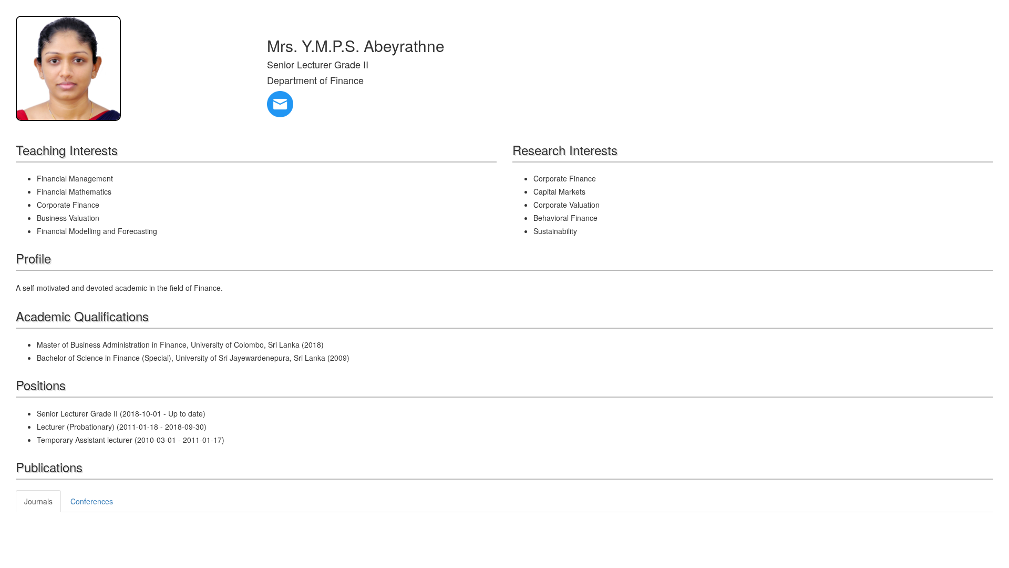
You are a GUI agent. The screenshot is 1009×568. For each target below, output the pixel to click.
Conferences (91, 501)
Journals (38, 501)
